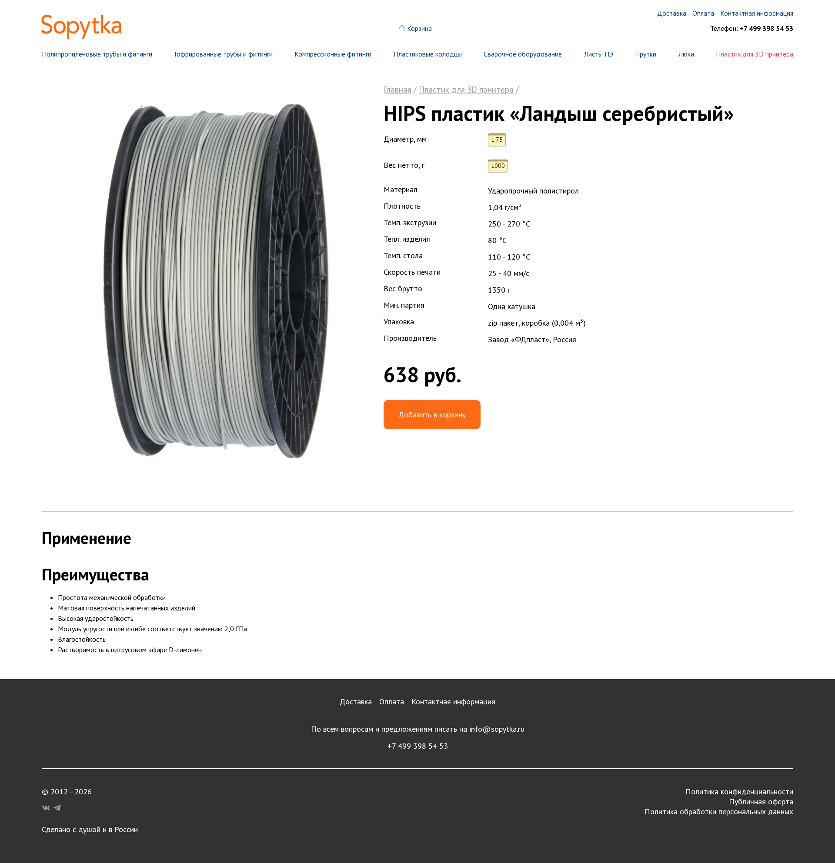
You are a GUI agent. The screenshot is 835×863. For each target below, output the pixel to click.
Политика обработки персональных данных (719, 811)
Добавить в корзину (432, 415)
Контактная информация (453, 701)
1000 (498, 166)
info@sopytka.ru (496, 729)
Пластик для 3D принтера (754, 54)
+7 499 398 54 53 (417, 746)
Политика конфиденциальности (739, 791)
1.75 (497, 139)
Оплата (391, 701)
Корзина (419, 28)
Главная (397, 89)
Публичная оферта (761, 801)
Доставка (356, 701)
